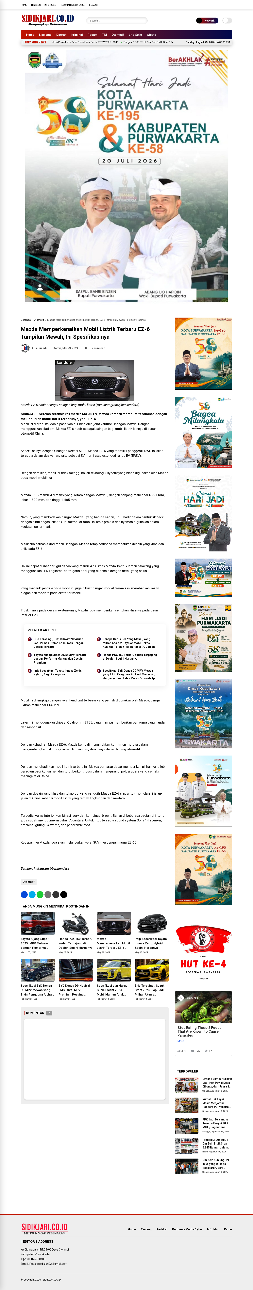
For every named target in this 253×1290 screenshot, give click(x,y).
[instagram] (218, 4)
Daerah (61, 35)
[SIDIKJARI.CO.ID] (48, 25)
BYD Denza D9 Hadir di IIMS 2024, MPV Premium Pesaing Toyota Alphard (75, 990)
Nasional (45, 35)
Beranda (26, 319)
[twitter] (212, 4)
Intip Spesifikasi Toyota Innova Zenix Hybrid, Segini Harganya (57, 672)
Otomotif (118, 35)
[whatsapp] (40, 894)
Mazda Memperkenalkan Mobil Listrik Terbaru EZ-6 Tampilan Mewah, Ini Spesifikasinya (113, 943)
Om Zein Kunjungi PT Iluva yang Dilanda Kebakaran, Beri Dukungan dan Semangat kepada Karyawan (215, 1164)
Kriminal (77, 35)
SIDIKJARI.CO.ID (52, 1279)
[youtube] (224, 4)
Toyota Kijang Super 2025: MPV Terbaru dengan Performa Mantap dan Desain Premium (60, 658)
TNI (104, 35)
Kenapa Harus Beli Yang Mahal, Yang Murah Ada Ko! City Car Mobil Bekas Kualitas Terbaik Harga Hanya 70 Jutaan (129, 643)
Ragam (92, 35)
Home (24, 5)
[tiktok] (230, 4)
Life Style (135, 35)
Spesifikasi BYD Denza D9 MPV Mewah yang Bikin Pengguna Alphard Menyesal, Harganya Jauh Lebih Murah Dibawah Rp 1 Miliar (130, 675)
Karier (228, 1229)
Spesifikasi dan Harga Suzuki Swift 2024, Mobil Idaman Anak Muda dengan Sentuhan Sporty (113, 990)
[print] (47, 894)
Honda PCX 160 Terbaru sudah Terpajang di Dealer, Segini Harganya (130, 656)
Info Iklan (50, 5)
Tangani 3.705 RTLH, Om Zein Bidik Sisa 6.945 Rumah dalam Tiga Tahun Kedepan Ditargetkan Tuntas (140, 42)
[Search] (144, 20)
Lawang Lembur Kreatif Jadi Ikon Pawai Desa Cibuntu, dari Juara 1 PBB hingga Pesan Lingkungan (217, 1083)
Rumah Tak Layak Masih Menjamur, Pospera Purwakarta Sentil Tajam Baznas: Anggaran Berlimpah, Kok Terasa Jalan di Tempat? (216, 1103)
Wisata (151, 35)
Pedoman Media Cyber (72, 5)
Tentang (36, 5)
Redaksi (93, 5)
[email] (55, 894)
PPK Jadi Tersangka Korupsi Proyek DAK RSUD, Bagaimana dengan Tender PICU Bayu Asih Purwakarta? (217, 1123)
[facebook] (207, 4)
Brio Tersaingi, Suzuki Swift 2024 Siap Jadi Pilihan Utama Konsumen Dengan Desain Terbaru (59, 643)
